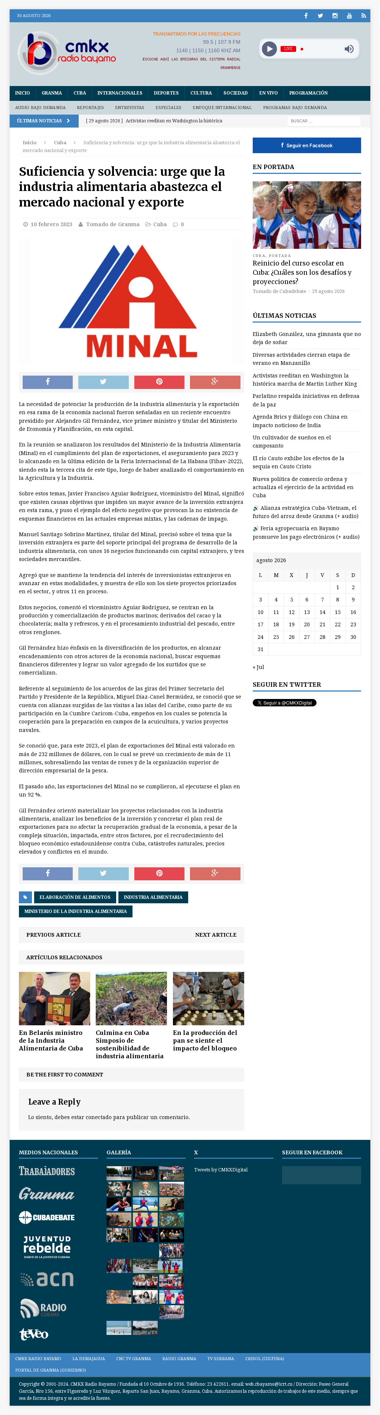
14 (322, 612)
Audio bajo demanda (40, 107)
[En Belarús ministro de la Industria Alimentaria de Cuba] (54, 1021)
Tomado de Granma (113, 224)
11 (276, 612)
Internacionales (120, 93)
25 (276, 637)
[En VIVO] (363, 15)
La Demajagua (88, 1358)
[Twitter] (320, 15)
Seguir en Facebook (306, 145)
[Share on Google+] (215, 382)
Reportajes (90, 107)
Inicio (22, 93)
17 (260, 624)
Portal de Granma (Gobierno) (50, 1370)
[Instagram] (334, 15)
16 (353, 612)
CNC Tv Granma (133, 1358)
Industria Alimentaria (153, 897)
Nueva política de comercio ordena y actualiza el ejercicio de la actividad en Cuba (303, 487)
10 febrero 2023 (51, 224)
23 (353, 624)
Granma (52, 93)
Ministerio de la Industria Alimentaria (75, 911)
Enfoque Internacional (222, 107)
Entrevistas (129, 107)
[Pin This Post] (159, 382)
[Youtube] (349, 15)
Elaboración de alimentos (75, 897)
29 (338, 637)
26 (292, 637)
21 (322, 624)
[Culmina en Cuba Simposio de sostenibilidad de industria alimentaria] (131, 1021)
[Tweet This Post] (103, 382)
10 (260, 612)
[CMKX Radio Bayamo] (67, 52)
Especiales (168, 107)
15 (338, 612)
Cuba (79, 93)
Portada (280, 256)
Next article (216, 935)
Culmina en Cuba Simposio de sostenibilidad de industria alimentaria (130, 1044)
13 (307, 612)
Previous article (53, 935)
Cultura (201, 93)
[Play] (269, 49)
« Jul (258, 667)
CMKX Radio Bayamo (38, 1358)
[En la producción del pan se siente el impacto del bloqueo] (208, 1021)
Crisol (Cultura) (264, 1358)
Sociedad (235, 93)
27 (307, 637)
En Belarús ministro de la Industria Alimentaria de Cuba (51, 1040)
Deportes (166, 93)
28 (322, 637)
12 (292, 612)
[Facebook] (305, 15)
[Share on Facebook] (48, 382)
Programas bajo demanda (295, 107)
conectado (99, 1117)
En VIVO (268, 93)
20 (307, 624)
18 (276, 624)
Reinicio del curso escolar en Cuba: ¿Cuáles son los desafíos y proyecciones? (302, 272)
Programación (308, 93)
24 (260, 637)
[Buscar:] (324, 120)
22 (338, 624)
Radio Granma (179, 1358)
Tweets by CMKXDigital (221, 1169)
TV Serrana (220, 1358)
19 (292, 624)
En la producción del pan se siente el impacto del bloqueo (205, 1040)
